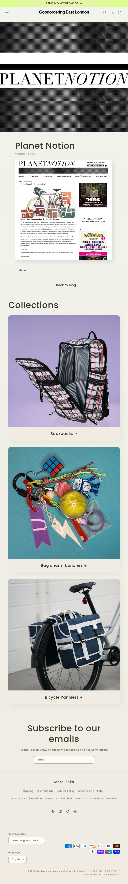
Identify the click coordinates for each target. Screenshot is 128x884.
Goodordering (43, 871)
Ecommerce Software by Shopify (68, 871)
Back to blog (66, 285)
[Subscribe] (90, 760)
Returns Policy (65, 791)
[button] (7, 12)
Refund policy (95, 870)
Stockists (81, 798)
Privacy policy (112, 870)
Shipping (28, 791)
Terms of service (92, 874)
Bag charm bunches (62, 565)
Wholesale (96, 798)
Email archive (64, 798)
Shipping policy (112, 874)
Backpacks (61, 433)
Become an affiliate (90, 791)
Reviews (111, 798)
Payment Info (45, 791)
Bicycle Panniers (61, 697)
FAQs (49, 798)
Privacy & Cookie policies (27, 798)
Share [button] (22, 270)
